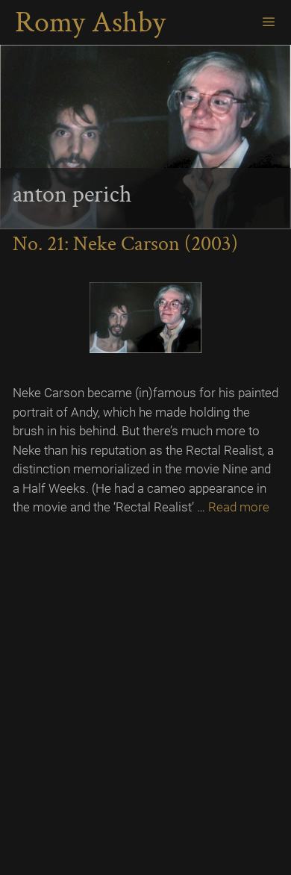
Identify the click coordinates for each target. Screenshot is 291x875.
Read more (238, 506)
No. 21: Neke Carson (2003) (125, 244)
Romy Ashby (90, 22)
